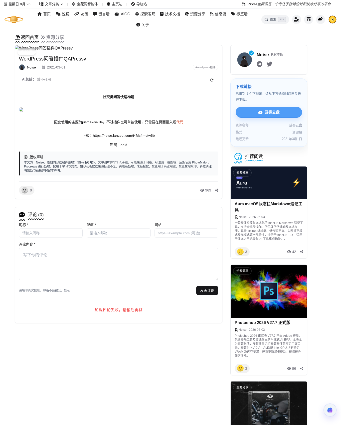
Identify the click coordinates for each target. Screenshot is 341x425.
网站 (158, 225)
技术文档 (172, 14)
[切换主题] (320, 19)
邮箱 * (91, 225)
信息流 (220, 14)
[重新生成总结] (211, 80)
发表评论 (207, 290)
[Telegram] (259, 64)
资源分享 (197, 14)
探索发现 (147, 14)
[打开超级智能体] (330, 410)
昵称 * (23, 225)
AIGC (125, 14)
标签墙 (242, 14)
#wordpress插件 (205, 67)
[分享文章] (216, 190)
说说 (65, 14)
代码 (179, 122)
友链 (84, 14)
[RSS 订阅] (243, 4)
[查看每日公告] (332, 19)
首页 (47, 14)
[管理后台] (296, 19)
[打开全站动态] (308, 19)
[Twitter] (269, 64)
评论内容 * (27, 244)
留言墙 (104, 14)
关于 (145, 24)
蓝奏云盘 (272, 112)
